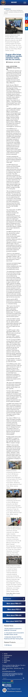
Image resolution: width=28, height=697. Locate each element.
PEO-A (18, 609)
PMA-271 (18, 603)
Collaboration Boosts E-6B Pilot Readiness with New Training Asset (13, 638)
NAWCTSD (18, 621)
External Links (17, 668)
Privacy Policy (9, 668)
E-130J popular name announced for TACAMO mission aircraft (14, 633)
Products (6, 657)
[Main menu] (25, 3)
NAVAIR (14, 2)
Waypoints (7, 660)
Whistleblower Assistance (14, 691)
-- (6, 71)
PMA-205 (18, 615)
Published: (10, 62)
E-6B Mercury (8, 645)
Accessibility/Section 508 (8, 671)
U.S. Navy (12, 665)
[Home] (4, 3)
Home (5, 654)
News (5, 659)
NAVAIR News (7, 9)
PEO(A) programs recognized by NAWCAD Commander (13, 629)
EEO (5, 662)
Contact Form (7, 598)
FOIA (3, 668)
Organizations (8, 655)
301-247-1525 (9, 595)
